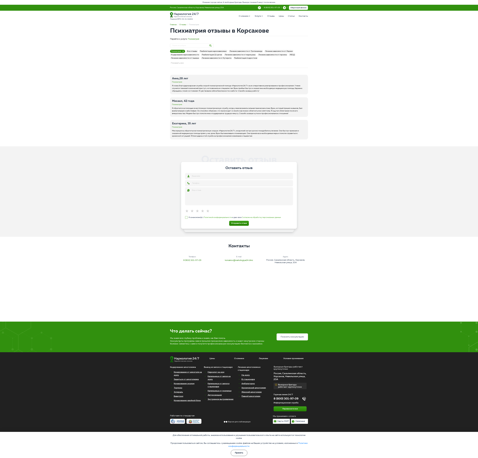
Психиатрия (193, 39)
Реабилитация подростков (245, 58)
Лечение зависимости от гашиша (185, 58)
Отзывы (182, 25)
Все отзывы (192, 51)
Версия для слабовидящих (239, 422)
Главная (173, 25)
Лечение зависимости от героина (272, 55)
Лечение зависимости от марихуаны (240, 55)
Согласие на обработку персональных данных (261, 217)
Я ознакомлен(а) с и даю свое (235, 217)
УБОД (292, 55)
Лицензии (263, 359)
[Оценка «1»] (187, 211)
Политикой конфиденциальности (218, 217)
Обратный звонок (298, 8)
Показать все (177, 63)
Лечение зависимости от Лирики (279, 51)
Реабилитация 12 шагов (212, 55)
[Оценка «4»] (203, 211)
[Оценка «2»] (193, 211)
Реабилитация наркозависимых (213, 51)
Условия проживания (293, 359)
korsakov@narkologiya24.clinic (239, 260)
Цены (212, 359)
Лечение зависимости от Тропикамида (246, 51)
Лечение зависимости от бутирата (216, 58)
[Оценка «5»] (208, 211)
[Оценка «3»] (198, 211)
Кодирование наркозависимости (185, 55)
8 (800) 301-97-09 (192, 260)
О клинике (239, 359)
